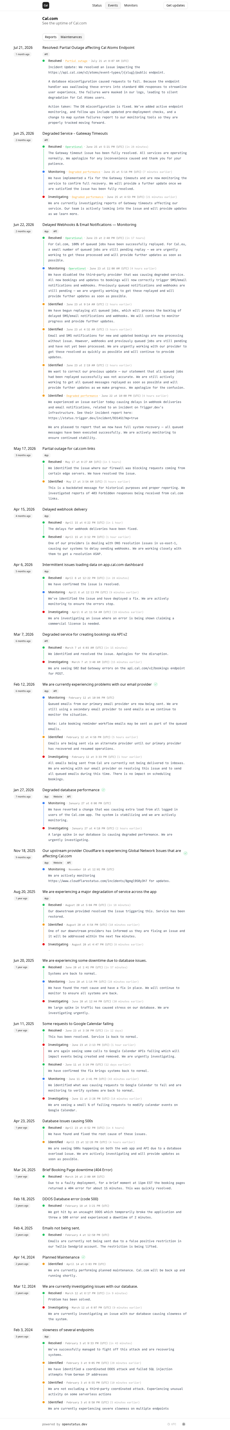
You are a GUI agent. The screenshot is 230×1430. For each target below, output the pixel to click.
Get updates (175, 5)
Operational (74, 146)
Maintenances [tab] (71, 37)
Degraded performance (84, 171)
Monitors (131, 5)
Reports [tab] (51, 37)
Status (97, 5)
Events (113, 5)
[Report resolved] (156, 684)
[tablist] (63, 37)
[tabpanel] (115, 729)
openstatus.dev (74, 1424)
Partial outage (76, 60)
